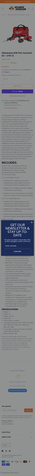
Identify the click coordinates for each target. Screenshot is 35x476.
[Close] (32, 222)
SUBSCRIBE (17, 251)
